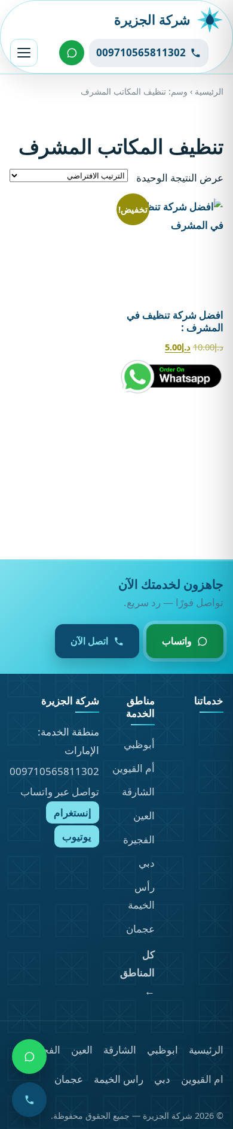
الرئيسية (209, 91)
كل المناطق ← (137, 973)
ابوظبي (162, 1050)
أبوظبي (139, 744)
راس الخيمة (118, 1079)
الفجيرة (139, 839)
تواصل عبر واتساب (59, 791)
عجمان (140, 929)
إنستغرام (72, 812)
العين (144, 815)
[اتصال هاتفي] (29, 1099)
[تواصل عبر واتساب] (71, 52)
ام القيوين (202, 1079)
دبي (147, 863)
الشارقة (138, 791)
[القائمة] (24, 52)
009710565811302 (54, 771)
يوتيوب (76, 836)
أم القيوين (133, 768)
